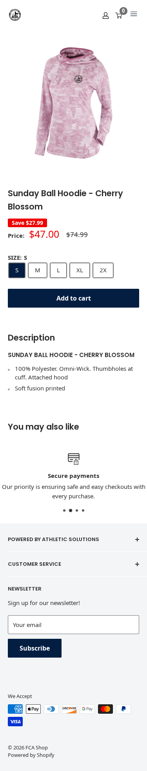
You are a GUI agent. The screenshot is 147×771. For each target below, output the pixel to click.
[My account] (105, 15)
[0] (119, 15)
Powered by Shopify (31, 754)
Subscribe (35, 648)
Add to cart (73, 298)
